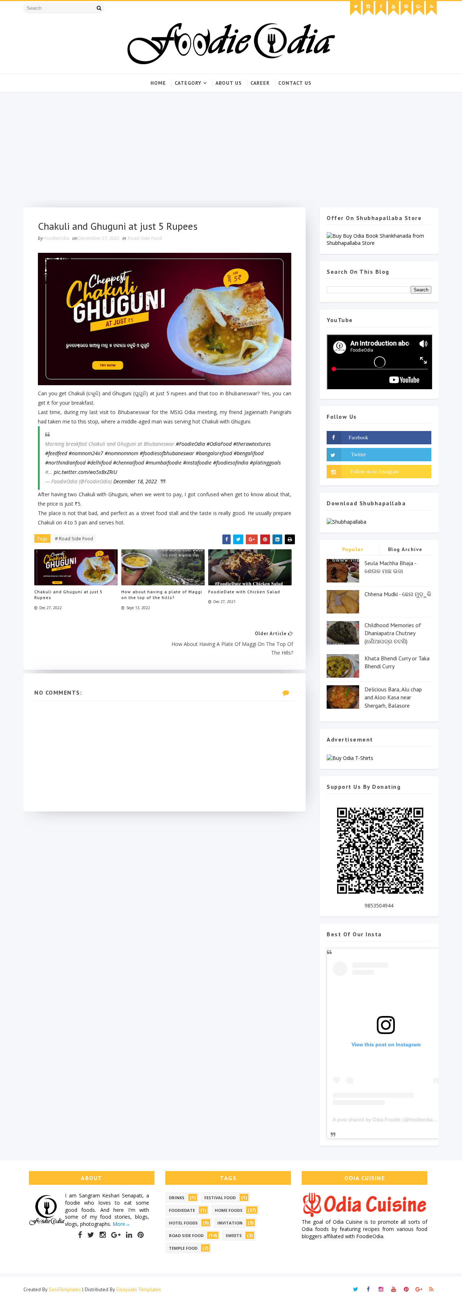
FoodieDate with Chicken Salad (244, 591)
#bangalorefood (214, 453)
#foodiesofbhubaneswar (167, 453)
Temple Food (183, 1248)
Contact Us (294, 83)
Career (260, 83)
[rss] (431, 8)
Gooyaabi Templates (138, 1289)
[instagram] (368, 8)
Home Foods (229, 1210)
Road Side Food (145, 238)
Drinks (176, 1197)
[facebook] (380, 8)
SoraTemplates (65, 1289)
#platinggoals (265, 462)
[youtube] (393, 8)
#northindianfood (65, 462)
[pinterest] (406, 8)
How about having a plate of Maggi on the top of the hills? (161, 595)
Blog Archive (405, 549)
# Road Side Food (74, 538)
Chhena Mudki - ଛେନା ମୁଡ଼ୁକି (398, 594)
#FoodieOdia (190, 443)
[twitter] (355, 8)
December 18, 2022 (135, 481)
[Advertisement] (231, 146)
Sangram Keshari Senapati (111, 1195)
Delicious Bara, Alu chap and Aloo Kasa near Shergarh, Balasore (393, 697)
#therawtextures (252, 443)
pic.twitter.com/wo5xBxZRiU (85, 472)
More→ (120, 1223)
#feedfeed (56, 453)
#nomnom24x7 (86, 453)
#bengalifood (248, 453)
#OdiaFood (219, 443)
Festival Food (220, 1197)
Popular (352, 549)
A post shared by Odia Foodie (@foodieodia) (384, 1119)
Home (158, 83)
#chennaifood (128, 462)
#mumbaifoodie (163, 462)
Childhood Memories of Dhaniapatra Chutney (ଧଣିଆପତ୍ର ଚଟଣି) (393, 633)
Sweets (234, 1235)
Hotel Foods (183, 1223)
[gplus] (418, 8)
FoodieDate (182, 1210)
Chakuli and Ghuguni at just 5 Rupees (68, 595)
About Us (228, 83)
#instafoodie (197, 462)
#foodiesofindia (230, 462)
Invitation (230, 1223)
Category (188, 83)
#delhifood (99, 462)
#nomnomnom (121, 453)
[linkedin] (129, 1234)
